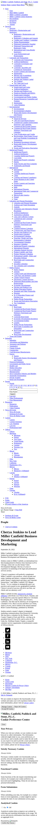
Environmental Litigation (22, 111)
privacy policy (29, 703)
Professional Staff (16, 428)
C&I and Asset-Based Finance (24, 121)
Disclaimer (9, 684)
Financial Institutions (17, 362)
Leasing (16, 323)
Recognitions (14, 19)
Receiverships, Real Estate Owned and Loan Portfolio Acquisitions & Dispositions (25, 138)
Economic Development (22, 285)
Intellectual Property (16, 150)
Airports (17, 272)
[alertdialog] (19, 768)
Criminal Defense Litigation (23, 228)
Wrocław (17, 486)
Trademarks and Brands (22, 166)
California (13, 463)
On (5, 807)
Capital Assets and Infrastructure (25, 274)
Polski (7, 500)
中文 (7, 498)
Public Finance (15, 268)
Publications (14, 406)
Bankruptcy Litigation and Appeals (26, 38)
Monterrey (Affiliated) (21, 471)
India (15, 187)
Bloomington (18, 457)
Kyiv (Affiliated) (19, 494)
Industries (8, 338)
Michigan (13, 433)
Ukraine (12, 490)
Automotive (14, 346)
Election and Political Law (23, 91)
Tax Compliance (19, 303)
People (7, 381)
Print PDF (18, 510)
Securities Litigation (21, 264)
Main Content (11, 5)
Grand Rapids (18, 441)
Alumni (12, 24)
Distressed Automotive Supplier (25, 44)
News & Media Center (17, 416)
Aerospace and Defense (18, 344)
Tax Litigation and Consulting (24, 266)
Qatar (16, 199)
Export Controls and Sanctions (24, 71)
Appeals (17, 207)
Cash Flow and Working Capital (25, 275)
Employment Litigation (22, 95)
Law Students (14, 424)
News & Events (10, 410)
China (16, 175)
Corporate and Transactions (19, 58)
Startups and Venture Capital (23, 79)
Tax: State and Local (21, 83)
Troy (15, 449)
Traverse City (18, 447)
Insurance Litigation (21, 244)
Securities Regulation (21, 77)
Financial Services (16, 117)
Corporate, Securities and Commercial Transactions (22, 69)
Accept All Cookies (8, 709)
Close (3, 724)
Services (8, 26)
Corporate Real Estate (21, 317)
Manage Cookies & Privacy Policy (17, 685)
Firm (6, 9)
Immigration (18, 73)
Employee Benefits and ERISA (24, 93)
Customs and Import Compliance (25, 177)
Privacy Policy (25, 745)
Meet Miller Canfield (17, 13)
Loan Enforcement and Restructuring (22, 55)
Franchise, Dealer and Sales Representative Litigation (23, 239)
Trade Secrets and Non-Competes (25, 164)
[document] (19, 768)
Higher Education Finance (23, 289)
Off (10, 807)
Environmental (15, 107)
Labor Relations (19, 105)
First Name (13, 392)
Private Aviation (15, 377)
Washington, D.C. (16, 465)
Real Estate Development (22, 334)
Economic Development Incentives (26, 319)
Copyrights (17, 158)
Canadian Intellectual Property (24, 156)
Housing (17, 293)
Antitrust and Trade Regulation (24, 205)
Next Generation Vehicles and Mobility (23, 374)
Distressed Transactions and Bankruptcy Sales (23, 47)
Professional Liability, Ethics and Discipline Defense (25, 257)
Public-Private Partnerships (23, 299)
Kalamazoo (18, 443)
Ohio (11, 459)
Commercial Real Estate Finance (25, 126)
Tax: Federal (18, 81)
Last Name (13, 389)
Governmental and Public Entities (25, 97)
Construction (14, 350)
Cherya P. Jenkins (11, 527)
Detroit (16, 437)
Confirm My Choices (8, 823)
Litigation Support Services (23, 250)
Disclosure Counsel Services (23, 279)
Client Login (9, 502)
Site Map (8, 689)
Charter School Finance (22, 277)
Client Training (15, 408)
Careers (7, 418)
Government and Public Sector (20, 364)
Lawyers (12, 396)
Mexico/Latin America (21, 195)
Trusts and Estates (16, 336)
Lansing (16, 445)
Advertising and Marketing (19, 342)
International (14, 168)
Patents (16, 162)
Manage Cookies (7, 707)
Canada (16, 172)
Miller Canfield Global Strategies (21, 17)
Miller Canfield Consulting (19, 15)
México (12, 467)
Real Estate (13, 305)
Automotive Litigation (21, 215)
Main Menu (21, 5)
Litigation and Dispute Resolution (21, 201)
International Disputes (21, 189)
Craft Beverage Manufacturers (20, 352)
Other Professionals (16, 398)
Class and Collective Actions (23, 217)
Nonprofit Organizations (18, 376)
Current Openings (16, 422)
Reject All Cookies (20, 707)
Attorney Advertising (12, 687)
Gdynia (16, 482)
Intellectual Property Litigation (24, 160)
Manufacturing (15, 372)
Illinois (12, 451)
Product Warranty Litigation (23, 254)
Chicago (17, 455)
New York (13, 461)
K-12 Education (15, 370)
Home (7, 680)
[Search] (26, 5)
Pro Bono (13, 22)
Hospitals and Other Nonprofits (24, 291)
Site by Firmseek (6, 695)
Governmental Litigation (22, 242)
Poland (16, 197)
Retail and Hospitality (17, 379)
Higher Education (16, 368)
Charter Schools (15, 348)
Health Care (14, 366)
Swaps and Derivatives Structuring (26, 148)
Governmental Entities (21, 321)
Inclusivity (13, 20)
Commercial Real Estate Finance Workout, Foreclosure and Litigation (25, 130)
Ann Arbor (17, 439)
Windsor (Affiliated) (21, 477)
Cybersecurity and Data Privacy (25, 230)
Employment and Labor (18, 85)
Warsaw (16, 484)
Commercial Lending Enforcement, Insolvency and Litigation (26, 123)
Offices (7, 429)
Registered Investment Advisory (25, 142)
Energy (12, 354)
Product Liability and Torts (23, 252)
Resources (8, 402)
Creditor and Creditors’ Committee (25, 40)
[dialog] (19, 704)
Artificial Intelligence (21, 62)
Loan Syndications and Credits (24, 134)
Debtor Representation (21, 42)
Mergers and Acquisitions (22, 75)
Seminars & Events (16, 414)
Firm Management (16, 400)
